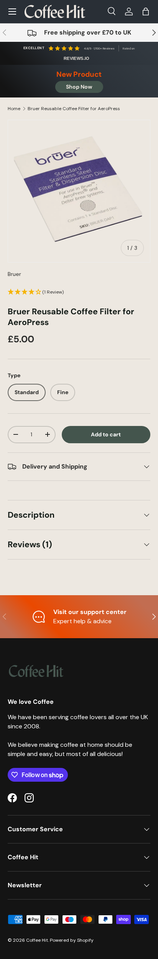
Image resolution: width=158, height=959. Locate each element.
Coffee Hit (37, 940)
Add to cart (106, 434)
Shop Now (79, 86)
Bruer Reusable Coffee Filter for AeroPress (74, 109)
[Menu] (12, 11)
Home (14, 109)
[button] (145, 11)
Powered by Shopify (72, 940)
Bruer (14, 274)
